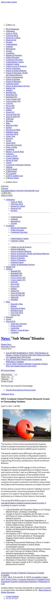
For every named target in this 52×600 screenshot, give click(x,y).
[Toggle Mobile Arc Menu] (6, 193)
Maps (8, 123)
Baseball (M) (11, 92)
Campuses (10, 154)
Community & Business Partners (18, 165)
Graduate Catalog (12, 64)
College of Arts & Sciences (16, 66)
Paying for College (13, 38)
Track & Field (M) (13, 114)
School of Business (13, 68)
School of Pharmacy (13, 82)
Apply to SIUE (11, 33)
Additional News (7, 394)
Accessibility (36, 577)
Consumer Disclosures (27, 579)
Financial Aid (11, 40)
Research (9, 138)
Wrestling (9, 121)
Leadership (10, 149)
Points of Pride (11, 147)
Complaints (40, 579)
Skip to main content (9, 2)
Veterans (9, 167)
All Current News (8, 370)
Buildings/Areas (12, 132)
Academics (10, 53)
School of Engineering (14, 77)
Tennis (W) (10, 112)
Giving (8, 141)
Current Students (12, 158)
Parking (9, 128)
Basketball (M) (11, 95)
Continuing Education (14, 60)
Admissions (10, 31)
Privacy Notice (11, 579)
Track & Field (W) (13, 117)
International (10, 49)
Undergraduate (11, 44)
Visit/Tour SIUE (12, 36)
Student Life (10, 88)
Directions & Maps (13, 130)
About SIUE (10, 143)
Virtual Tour (10, 136)
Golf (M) (9, 103)
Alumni (9, 163)
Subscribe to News (8, 346)
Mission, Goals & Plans (15, 152)
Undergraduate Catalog (15, 62)
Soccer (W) (10, 108)
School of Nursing (13, 79)
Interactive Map (12, 125)
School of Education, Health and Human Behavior (16, 74)
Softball (9, 110)
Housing (9, 42)
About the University (14, 145)
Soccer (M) (10, 106)
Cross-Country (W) (13, 101)
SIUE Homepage (12, 29)
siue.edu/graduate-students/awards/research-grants (23, 503)
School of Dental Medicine (16, 71)
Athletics (9, 90)
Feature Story (6, 344)
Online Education (12, 57)
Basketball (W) (11, 97)
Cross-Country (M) (13, 99)
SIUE (10, 577)
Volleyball (10, 119)
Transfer (9, 51)
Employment (24, 582)
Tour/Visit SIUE (17, 313)
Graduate (9, 46)
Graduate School (12, 84)
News (6, 338)
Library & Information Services (18, 86)
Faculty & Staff (12, 160)
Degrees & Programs (14, 55)
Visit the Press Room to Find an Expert (21, 390)
